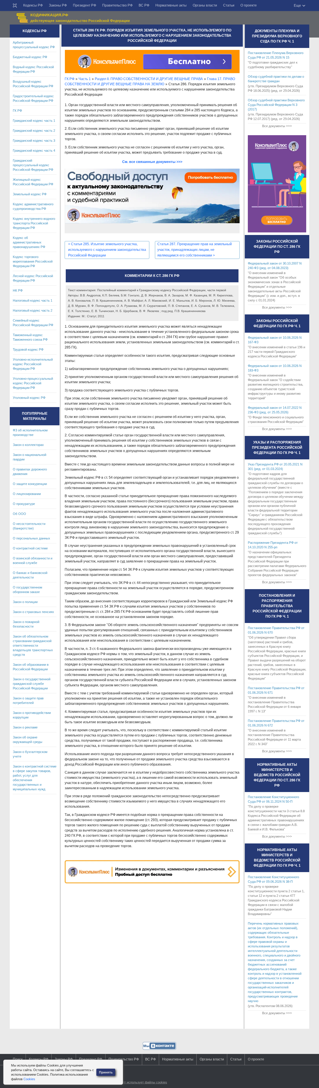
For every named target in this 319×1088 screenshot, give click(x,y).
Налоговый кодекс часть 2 (32, 310)
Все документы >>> (277, 126)
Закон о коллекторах (28, 445)
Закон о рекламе (25, 727)
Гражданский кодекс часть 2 (34, 130)
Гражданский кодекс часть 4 (34, 150)
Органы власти (205, 5)
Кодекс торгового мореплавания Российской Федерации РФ (33, 261)
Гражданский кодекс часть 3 (34, 140)
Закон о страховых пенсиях (33, 612)
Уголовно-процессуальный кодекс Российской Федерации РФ (33, 383)
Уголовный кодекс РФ (29, 397)
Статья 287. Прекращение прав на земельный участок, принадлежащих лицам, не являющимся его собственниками (194, 249)
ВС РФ (144, 5)
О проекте (248, 5)
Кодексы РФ (33, 5)
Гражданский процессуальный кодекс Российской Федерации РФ (33, 165)
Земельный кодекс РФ (29, 194)
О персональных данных (31, 538)
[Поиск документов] (15, 5)
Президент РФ (84, 5)
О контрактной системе (30, 548)
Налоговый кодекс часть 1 (32, 300)
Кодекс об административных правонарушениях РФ (29, 242)
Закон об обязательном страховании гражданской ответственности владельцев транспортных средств (33, 645)
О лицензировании (27, 494)
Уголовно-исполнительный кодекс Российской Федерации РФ (33, 364)
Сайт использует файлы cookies (142, 1082)
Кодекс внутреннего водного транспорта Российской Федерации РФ (34, 223)
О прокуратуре (24, 504)
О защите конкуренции (30, 484)
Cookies (29, 1079)
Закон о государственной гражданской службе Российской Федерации (31, 683)
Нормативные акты (171, 5)
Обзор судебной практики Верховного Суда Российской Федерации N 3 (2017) (276, 104)
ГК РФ (17, 110)
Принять (106, 1072)
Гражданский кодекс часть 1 (34, 120)
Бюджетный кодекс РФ (30, 57)
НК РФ (18, 290)
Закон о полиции (25, 602)
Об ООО (19, 514)
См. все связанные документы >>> (152, 162)
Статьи (228, 5)
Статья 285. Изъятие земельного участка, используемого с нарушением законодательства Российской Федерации (107, 249)
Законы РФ (58, 5)
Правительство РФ (117, 5)
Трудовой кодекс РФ (28, 349)
